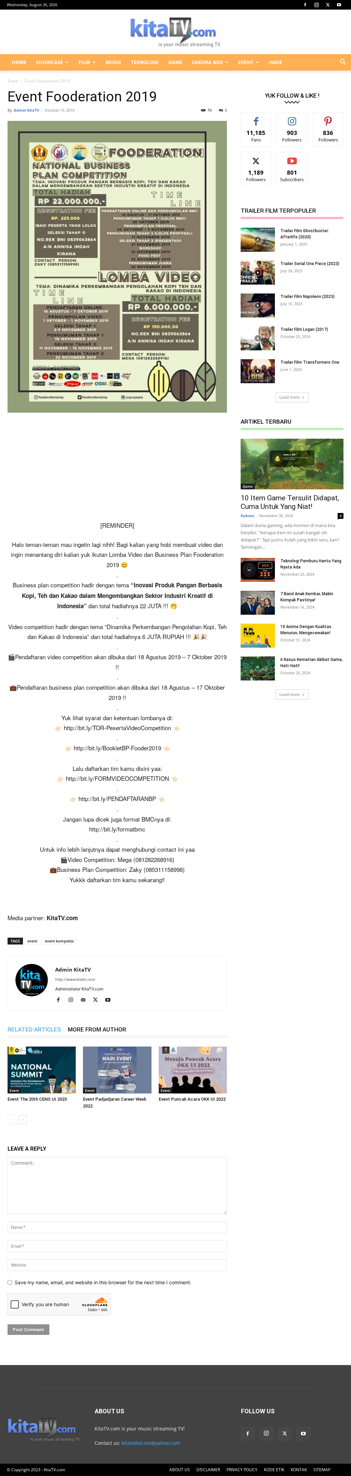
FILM (84, 62)
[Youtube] (339, 5)
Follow (292, 117)
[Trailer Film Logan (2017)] (258, 338)
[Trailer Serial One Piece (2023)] (258, 273)
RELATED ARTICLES (34, 1029)
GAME (175, 62)
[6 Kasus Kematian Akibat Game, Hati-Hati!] (258, 668)
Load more (289, 397)
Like (256, 117)
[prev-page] (12, 1119)
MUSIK (113, 62)
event (32, 940)
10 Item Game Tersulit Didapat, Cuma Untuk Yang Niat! (290, 502)
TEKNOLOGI (145, 62)
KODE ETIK (274, 1470)
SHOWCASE (49, 62)
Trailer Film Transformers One (309, 362)
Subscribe (292, 157)
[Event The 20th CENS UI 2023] (42, 1070)
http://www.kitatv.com (75, 979)
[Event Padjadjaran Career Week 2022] (117, 1070)
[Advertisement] (117, 469)
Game (248, 486)
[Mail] (85, 1000)
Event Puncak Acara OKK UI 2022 (192, 1099)
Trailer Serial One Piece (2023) (309, 263)
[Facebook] (305, 5)
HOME (19, 62)
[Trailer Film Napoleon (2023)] (258, 305)
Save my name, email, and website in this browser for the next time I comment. (103, 1282)
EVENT (245, 62)
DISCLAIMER (208, 1470)
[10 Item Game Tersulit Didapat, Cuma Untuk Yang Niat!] (292, 464)
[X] (328, 5)
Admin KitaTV (26, 110)
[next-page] (23, 1119)
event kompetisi (59, 940)
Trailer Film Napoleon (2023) (307, 296)
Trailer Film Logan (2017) (304, 329)
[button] (343, 63)
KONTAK (299, 1470)
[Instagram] (316, 5)
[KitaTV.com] (175, 32)
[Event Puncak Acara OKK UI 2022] (193, 1070)
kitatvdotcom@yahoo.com (151, 1443)
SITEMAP (321, 1470)
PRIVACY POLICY (242, 1470)
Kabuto (247, 515)
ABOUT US (179, 1470)
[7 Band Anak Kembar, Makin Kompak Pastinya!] (258, 603)
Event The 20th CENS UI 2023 (37, 1099)
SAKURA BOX (207, 62)
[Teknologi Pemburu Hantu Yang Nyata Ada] (258, 570)
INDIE (275, 62)
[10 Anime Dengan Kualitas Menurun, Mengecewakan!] (258, 636)
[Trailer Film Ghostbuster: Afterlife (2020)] (258, 240)
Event (13, 81)
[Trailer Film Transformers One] (258, 371)
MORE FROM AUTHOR (97, 1029)
